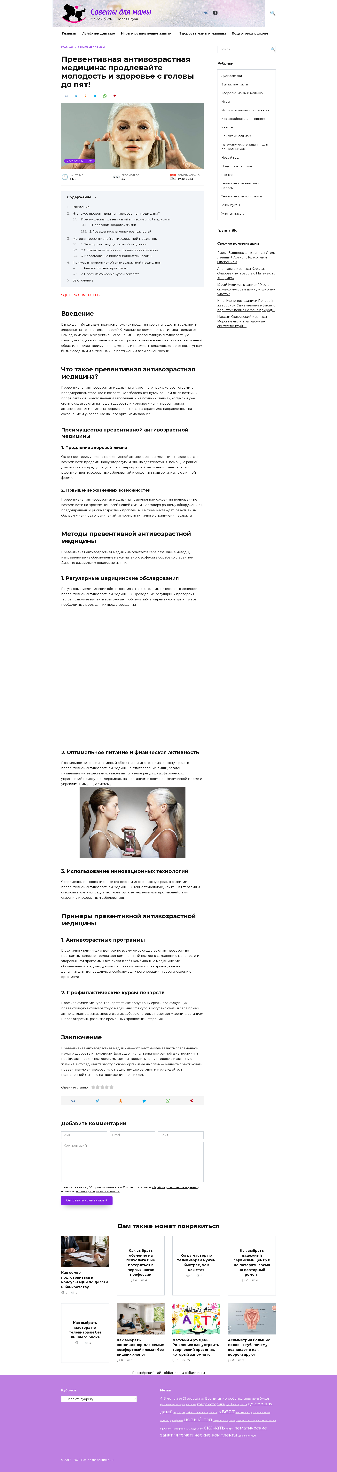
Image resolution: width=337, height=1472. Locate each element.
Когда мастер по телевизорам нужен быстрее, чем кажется (196, 1262)
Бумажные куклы (234, 84)
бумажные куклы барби (172, 1404)
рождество (194, 1428)
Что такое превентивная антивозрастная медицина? (116, 213)
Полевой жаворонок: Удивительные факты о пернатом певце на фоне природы (246, 305)
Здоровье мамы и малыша (202, 33)
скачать (214, 1427)
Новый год (230, 157)
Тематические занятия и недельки (240, 185)
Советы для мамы (120, 11)
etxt (202, 1399)
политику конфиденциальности (98, 1191)
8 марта (178, 1399)
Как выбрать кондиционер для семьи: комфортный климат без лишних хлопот (140, 1347)
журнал (178, 1412)
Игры (225, 101)
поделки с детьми (245, 1420)
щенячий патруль (247, 1436)
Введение (81, 207)
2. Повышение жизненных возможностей (120, 231)
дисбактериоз (236, 1404)
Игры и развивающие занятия (147, 33)
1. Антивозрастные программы (104, 268)
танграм (230, 1429)
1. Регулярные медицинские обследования (114, 244)
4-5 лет (166, 1398)
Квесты (227, 127)
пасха (232, 1420)
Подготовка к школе (250, 33)
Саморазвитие (251, 1399)
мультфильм (176, 1420)
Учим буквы (230, 205)
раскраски (179, 1429)
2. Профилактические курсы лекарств (110, 274)
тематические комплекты (208, 1435)
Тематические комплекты (241, 196)
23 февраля (191, 1398)
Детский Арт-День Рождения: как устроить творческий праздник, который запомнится (195, 1347)
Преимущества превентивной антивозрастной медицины (125, 219)
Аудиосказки (231, 76)
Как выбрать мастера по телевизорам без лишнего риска (85, 1330)
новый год (198, 1419)
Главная (69, 33)
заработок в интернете (199, 1412)
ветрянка (191, 1404)
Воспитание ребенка (224, 1398)
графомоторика (211, 1404)
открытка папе (220, 1420)
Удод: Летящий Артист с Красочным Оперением (246, 257)
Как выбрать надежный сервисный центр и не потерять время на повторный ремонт (251, 1262)
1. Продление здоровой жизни (113, 225)
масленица (244, 1412)
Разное (227, 175)
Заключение (83, 280)
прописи (167, 1428)
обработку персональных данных (175, 1187)
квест (226, 1411)
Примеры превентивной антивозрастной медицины (117, 262)
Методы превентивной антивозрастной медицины (115, 239)
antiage (137, 387)
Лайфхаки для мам (98, 33)
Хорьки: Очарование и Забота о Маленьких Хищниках (246, 273)
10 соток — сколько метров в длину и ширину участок (246, 289)
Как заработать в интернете (243, 119)
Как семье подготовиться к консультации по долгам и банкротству (84, 1279)
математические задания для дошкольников (244, 147)
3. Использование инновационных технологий (116, 256)
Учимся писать (232, 213)
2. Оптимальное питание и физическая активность (119, 250)
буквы (265, 1398)
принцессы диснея (265, 1420)
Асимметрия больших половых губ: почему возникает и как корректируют (249, 1347)
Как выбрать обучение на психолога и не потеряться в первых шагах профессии (140, 1262)
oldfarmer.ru (174, 1373)
